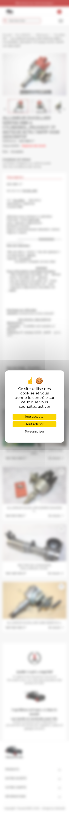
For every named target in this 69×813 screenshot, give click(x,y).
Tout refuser (34, 424)
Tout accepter (34, 416)
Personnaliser (34, 431)
